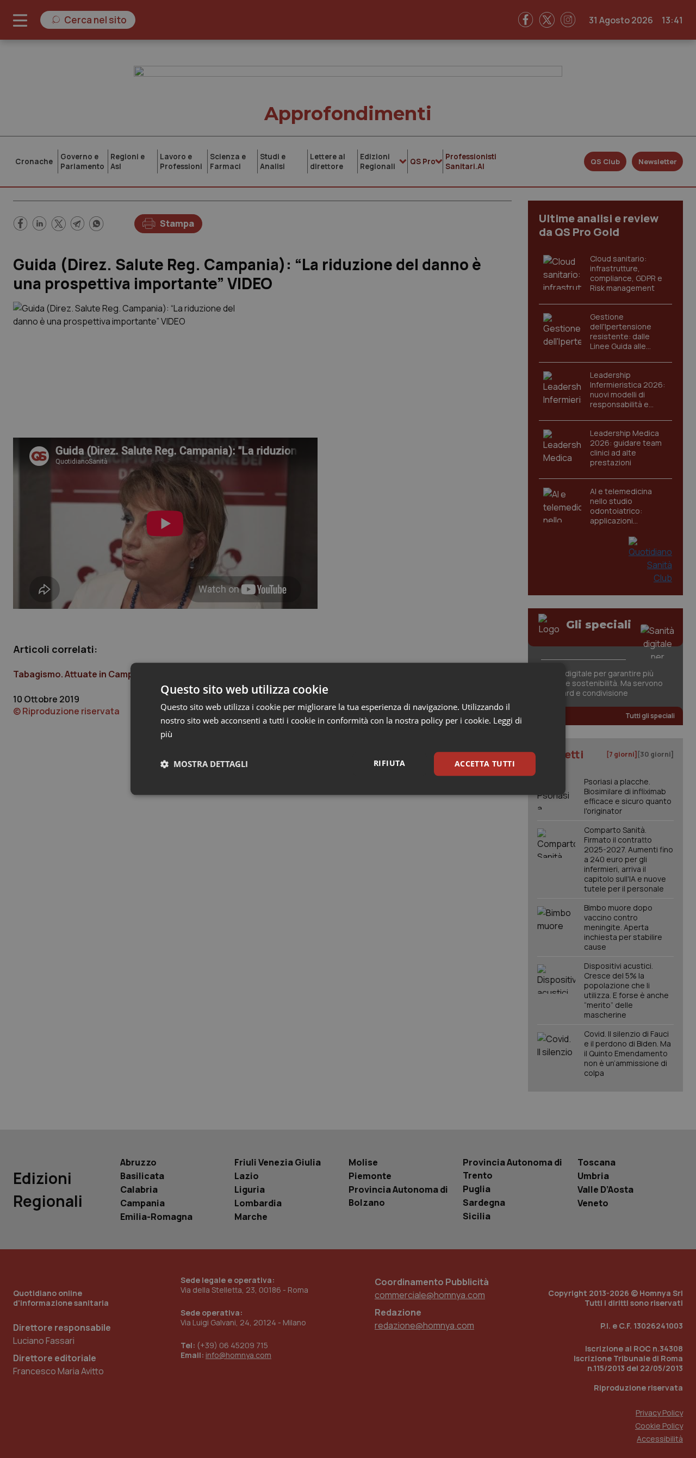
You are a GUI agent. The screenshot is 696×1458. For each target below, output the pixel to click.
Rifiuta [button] (390, 763)
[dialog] (348, 729)
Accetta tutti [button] (485, 763)
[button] (204, 764)
